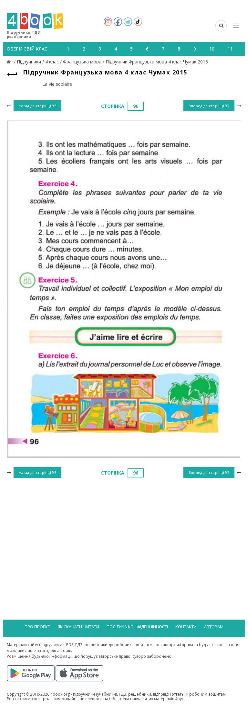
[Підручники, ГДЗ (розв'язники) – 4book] (10, 62)
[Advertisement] (124, 533)
